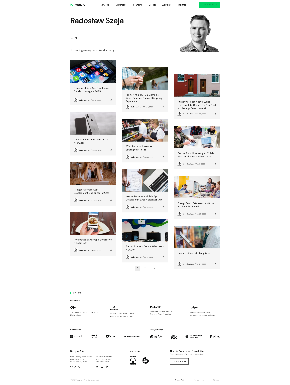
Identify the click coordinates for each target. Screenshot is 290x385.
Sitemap (216, 380)
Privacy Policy (180, 380)
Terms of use (199, 380)
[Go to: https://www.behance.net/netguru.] (97, 366)
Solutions (137, 5)
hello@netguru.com (78, 367)
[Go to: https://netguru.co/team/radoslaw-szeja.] (71, 38)
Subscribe (178, 361)
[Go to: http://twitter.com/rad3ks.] (76, 38)
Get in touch (208, 5)
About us (167, 5)
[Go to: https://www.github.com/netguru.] (102, 366)
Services (104, 5)
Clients (152, 5)
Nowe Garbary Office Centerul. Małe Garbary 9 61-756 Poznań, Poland (81, 359)
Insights (182, 5)
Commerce (121, 5)
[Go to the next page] (153, 268)
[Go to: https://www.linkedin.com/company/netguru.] (107, 366)
